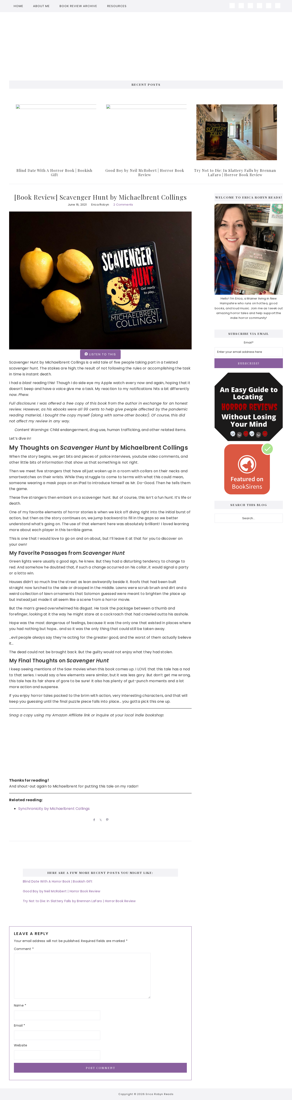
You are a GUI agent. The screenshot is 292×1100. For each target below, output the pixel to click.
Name (20, 1005)
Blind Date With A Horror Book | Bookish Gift (54, 172)
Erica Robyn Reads (146, 44)
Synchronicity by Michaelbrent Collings (54, 808)
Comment (24, 949)
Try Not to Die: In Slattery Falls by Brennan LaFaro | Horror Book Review (235, 172)
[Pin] (106, 819)
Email (19, 1025)
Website (20, 1045)
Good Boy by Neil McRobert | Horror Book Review (144, 172)
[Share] (93, 819)
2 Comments (123, 204)
